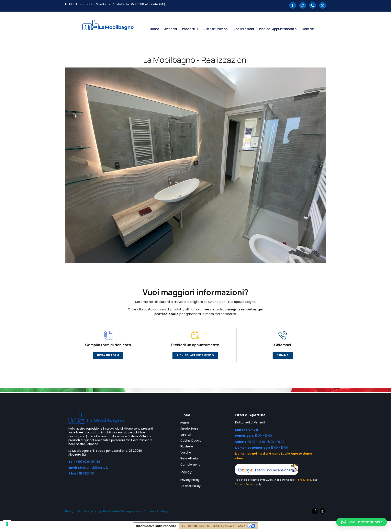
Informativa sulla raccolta (156, 526)
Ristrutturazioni (216, 29)
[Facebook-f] (315, 511)
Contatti (308, 29)
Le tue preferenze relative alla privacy (213, 525)
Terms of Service (244, 484)
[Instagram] (322, 511)
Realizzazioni (244, 29)
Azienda (170, 29)
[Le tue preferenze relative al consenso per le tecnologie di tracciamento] (7, 524)
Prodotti (188, 29)
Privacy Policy (304, 479)
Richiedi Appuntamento (278, 29)
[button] (361, 522)
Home (154, 29)
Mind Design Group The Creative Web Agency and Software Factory (116, 511)
